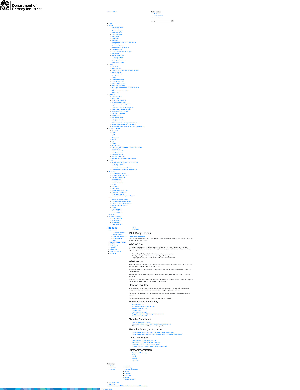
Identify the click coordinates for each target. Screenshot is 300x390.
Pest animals (115, 186)
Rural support (114, 246)
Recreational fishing (117, 27)
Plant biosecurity (117, 181)
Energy (114, 207)
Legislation (113, 247)
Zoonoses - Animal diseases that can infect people (127, 147)
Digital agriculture (117, 209)
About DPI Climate (117, 213)
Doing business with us (119, 236)
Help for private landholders (120, 91)
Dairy (113, 134)
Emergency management (119, 192)
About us (112, 227)
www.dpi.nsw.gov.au (106, 389)
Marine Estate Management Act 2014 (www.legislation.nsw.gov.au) (151, 324)
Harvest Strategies (117, 31)
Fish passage (115, 53)
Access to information (131, 369)
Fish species (115, 36)
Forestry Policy (116, 166)
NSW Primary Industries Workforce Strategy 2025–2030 (128, 126)
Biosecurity (112, 171)
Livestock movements (118, 156)
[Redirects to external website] (158, 17)
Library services (116, 220)
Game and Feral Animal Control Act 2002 (144, 340)
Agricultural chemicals (118, 113)
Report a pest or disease (119, 173)
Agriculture (112, 94)
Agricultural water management (121, 104)
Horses (114, 139)
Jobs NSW (112, 384)
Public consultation (115, 251)
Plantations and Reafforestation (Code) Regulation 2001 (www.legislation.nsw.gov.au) (157, 334)
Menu (153, 12)
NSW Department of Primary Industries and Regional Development (128, 386)
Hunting (111, 64)
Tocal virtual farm (117, 224)
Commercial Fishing (117, 46)
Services (112, 244)
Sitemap (127, 377)
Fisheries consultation (118, 62)
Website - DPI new (112, 11)
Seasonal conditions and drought (121, 201)
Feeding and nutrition (118, 151)
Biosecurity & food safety (139, 353)
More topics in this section (137, 236)
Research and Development (118, 242)
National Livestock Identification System (124, 158)
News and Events (117, 211)
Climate (111, 198)
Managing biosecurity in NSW (120, 175)
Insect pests (115, 188)
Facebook (113, 368)
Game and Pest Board (118, 85)
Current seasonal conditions (120, 199)
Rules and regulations (118, 81)
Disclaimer (128, 375)
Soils (113, 106)
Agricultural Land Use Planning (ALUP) (123, 108)
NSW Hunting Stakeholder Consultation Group (125, 87)
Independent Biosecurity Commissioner (123, 196)
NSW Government (114, 382)
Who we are (113, 231)
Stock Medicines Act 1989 (140, 316)
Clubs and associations (118, 83)
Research (114, 89)
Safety (114, 78)
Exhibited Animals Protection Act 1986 (143, 306)
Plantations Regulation (118, 164)
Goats (113, 136)
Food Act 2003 (136, 310)
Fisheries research (117, 32)
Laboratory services (118, 119)
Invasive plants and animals (120, 190)
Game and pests (116, 68)
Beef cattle (115, 130)
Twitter (112, 366)
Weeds (114, 184)
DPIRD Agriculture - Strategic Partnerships (124, 123)
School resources (117, 218)
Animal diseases (116, 115)
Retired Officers (117, 234)
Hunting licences (116, 72)
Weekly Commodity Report (120, 111)
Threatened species (117, 57)
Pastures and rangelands (119, 100)
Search (158, 12)
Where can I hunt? (117, 74)
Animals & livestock (114, 128)
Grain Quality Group (117, 117)
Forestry (111, 160)
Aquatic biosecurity (117, 59)
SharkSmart (115, 38)
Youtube (112, 369)
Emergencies (112, 214)
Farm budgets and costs (119, 102)
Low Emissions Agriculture (119, 205)
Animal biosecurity (117, 153)
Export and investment (118, 121)
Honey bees (115, 138)
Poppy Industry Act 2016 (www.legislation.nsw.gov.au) (148, 314)
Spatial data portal (117, 34)
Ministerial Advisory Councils (120, 47)
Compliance (115, 44)
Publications (113, 249)
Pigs (113, 141)
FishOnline (115, 40)
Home (110, 23)
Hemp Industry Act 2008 (139, 312)
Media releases (158, 15)
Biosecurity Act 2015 (138, 304)
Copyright (128, 373)
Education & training (118, 79)
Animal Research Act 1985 (140, 308)
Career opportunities (119, 232)
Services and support (118, 194)
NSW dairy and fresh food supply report (124, 124)
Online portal (115, 93)
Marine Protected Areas (119, 61)
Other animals (116, 145)
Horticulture (115, 98)
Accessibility (128, 368)
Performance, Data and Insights (121, 109)
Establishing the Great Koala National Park (124, 169)
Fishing (111, 25)
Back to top (110, 364)
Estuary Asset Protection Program (122, 51)
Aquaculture (115, 29)
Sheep (113, 132)
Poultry (114, 143)
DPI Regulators (117, 238)
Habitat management (118, 55)
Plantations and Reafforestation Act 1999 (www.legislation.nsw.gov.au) (153, 332)
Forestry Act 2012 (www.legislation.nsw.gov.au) (146, 344)
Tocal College (116, 222)
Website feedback (130, 379)
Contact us (157, 14)
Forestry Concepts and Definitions (122, 168)
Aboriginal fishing (117, 49)
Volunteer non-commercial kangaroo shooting (125, 70)
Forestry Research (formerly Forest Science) (125, 162)
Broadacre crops (117, 96)
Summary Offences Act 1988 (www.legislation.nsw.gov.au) (149, 346)
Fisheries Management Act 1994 (141, 322)
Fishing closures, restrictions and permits (124, 42)
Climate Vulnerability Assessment (121, 203)
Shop (114, 240)
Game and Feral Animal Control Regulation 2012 (146, 342)
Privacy (127, 371)
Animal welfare (116, 149)
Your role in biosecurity (118, 177)
